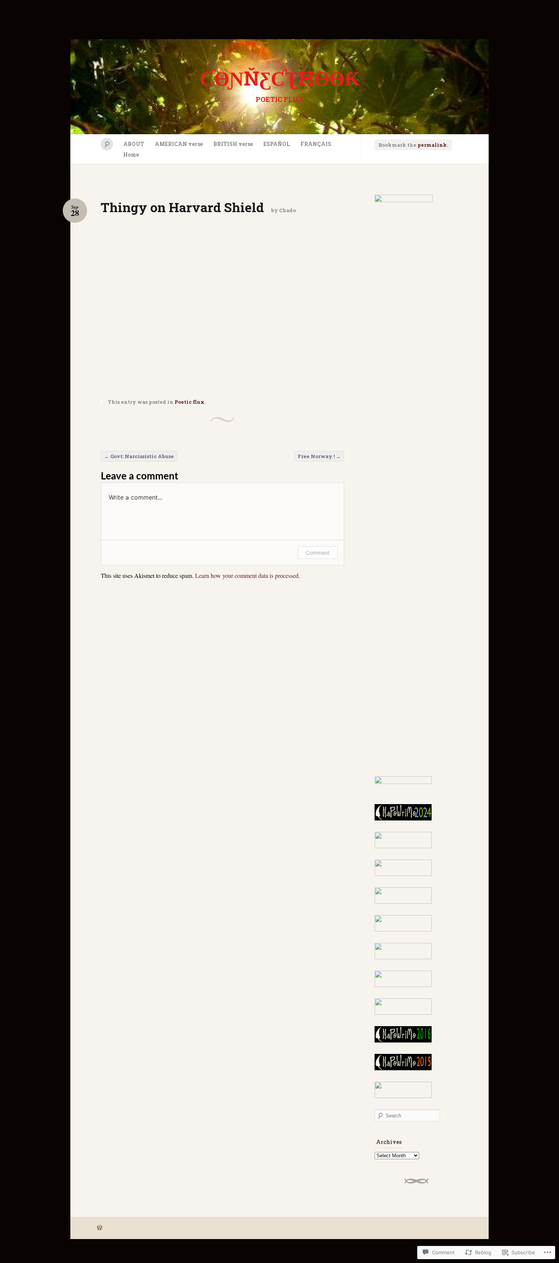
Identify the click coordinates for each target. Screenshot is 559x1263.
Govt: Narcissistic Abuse (139, 456)
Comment (318, 552)
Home (131, 154)
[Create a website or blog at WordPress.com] (99, 1228)
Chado (287, 210)
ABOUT (133, 144)
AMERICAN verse (179, 144)
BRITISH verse (233, 144)
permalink (432, 144)
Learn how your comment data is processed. (247, 575)
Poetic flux (190, 401)
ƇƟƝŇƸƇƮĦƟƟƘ (280, 78)
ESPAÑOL (277, 144)
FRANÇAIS (315, 144)
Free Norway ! (319, 456)
